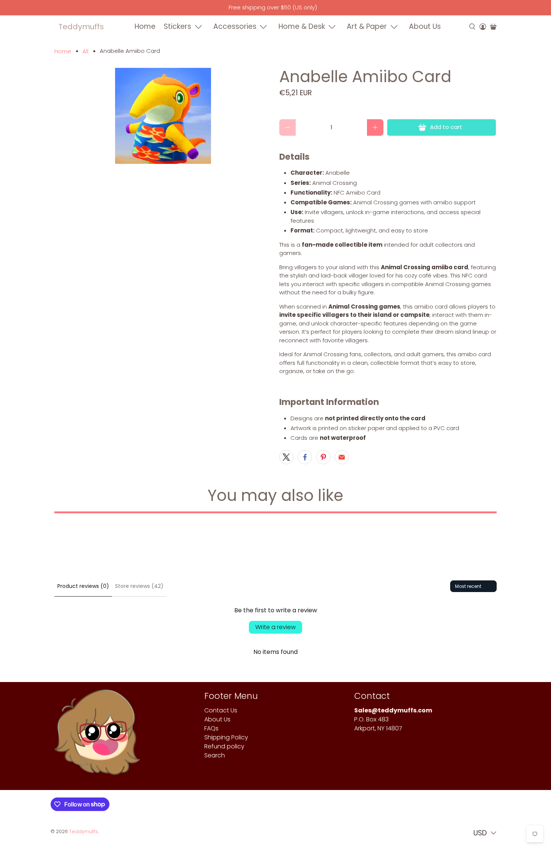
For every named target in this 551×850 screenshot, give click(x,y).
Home (145, 26)
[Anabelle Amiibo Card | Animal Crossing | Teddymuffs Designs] (163, 116)
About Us (425, 26)
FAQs (211, 728)
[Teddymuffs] (97, 736)
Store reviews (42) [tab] (139, 586)
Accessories (234, 26)
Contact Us (220, 710)
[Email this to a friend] (342, 457)
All (85, 51)
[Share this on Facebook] (305, 457)
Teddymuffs (81, 26)
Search (214, 755)
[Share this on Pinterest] (323, 457)
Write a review (275, 627)
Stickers (177, 26)
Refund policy (224, 746)
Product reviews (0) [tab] (83, 586)
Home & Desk (301, 26)
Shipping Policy (226, 737)
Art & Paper (367, 26)
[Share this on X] (286, 457)
